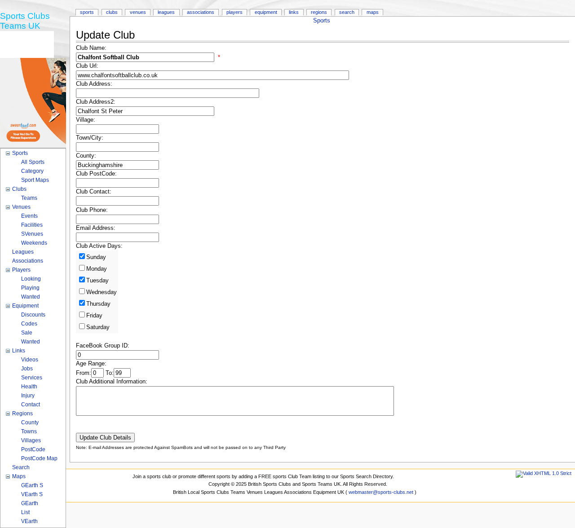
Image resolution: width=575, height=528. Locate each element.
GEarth (29, 503)
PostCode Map (39, 458)
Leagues (166, 12)
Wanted (30, 297)
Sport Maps (35, 180)
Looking (31, 279)
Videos (29, 359)
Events (29, 216)
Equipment (266, 12)
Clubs (112, 12)
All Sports (32, 162)
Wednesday (101, 292)
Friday (94, 315)
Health (29, 386)
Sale (26, 333)
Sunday (96, 257)
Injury (28, 395)
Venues (138, 12)
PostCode (33, 449)
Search (346, 12)
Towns (29, 431)
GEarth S (32, 485)
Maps (373, 12)
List (25, 512)
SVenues (32, 234)
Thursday (98, 304)
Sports (321, 21)
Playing (30, 288)
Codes (29, 324)
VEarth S (32, 494)
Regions (319, 12)
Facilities (32, 225)
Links (294, 12)
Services (31, 377)
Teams (29, 198)
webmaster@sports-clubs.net (381, 492)
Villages (31, 440)
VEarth (29, 521)
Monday (96, 269)
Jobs (27, 368)
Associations (200, 12)
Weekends (34, 243)
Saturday (98, 327)
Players (234, 12)
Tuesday (97, 280)
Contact (30, 404)
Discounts (33, 315)
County (30, 422)
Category (32, 171)
